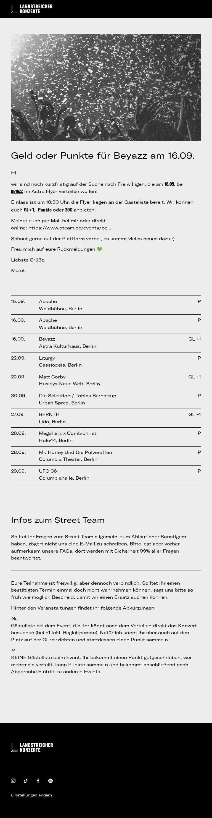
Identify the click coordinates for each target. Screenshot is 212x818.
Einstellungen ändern (31, 795)
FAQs (66, 551)
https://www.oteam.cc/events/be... (70, 228)
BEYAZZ (17, 191)
